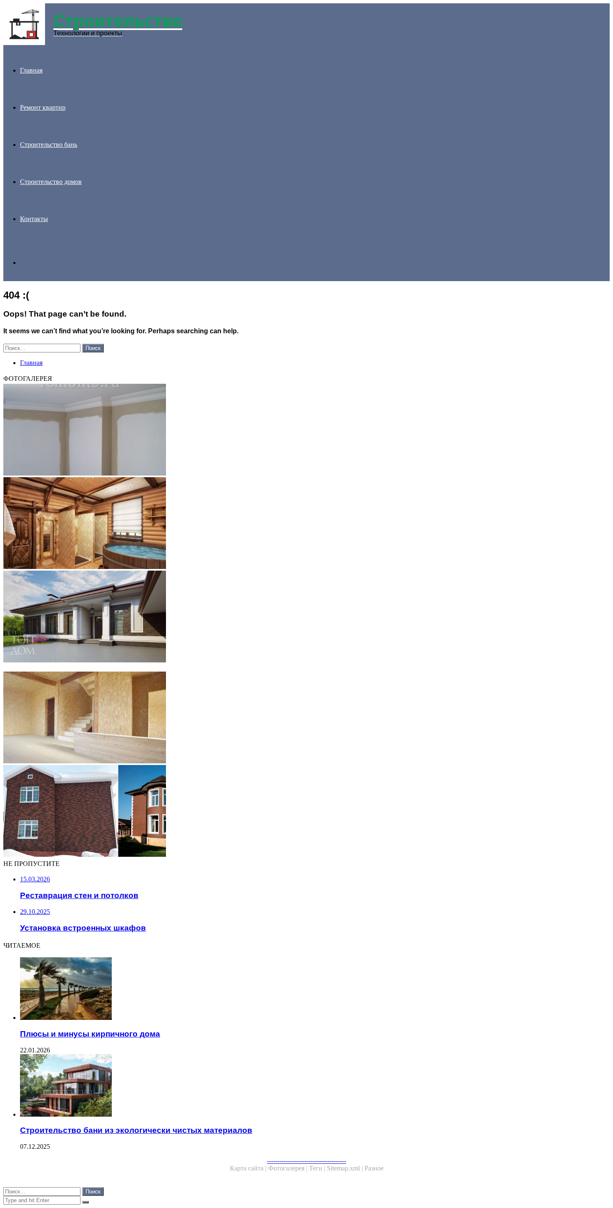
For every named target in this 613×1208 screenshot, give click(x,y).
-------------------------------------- (306, 1160)
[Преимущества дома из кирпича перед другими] (253, 617)
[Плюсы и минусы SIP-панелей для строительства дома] (253, 718)
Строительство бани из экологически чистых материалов (136, 1130)
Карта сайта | (249, 1168)
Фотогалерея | (288, 1168)
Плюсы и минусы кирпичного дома (90, 1033)
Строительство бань (48, 144)
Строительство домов (51, 181)
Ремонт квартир (42, 107)
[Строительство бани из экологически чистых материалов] (262, 1086)
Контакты (34, 218)
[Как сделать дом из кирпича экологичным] (253, 811)
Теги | (318, 1168)
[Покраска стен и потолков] (253, 430)
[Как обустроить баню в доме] (253, 524)
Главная (31, 70)
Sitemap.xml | (345, 1168)
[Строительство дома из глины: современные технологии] (253, 668)
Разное (374, 1168)
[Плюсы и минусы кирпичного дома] (262, 989)
